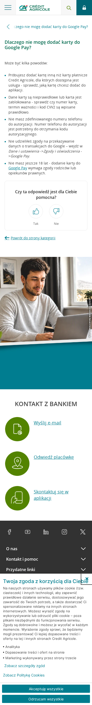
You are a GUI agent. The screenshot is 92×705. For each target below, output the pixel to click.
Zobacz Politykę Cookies (23, 675)
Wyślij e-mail (47, 423)
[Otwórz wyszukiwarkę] (68, 7)
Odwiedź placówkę (54, 457)
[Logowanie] (84, 7)
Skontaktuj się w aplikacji (51, 495)
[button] (87, 579)
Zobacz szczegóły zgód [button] (24, 666)
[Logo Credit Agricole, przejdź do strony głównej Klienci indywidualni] (34, 8)
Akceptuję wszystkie (46, 689)
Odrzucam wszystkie (46, 699)
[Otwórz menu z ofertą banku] (8, 7)
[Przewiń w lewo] (8, 26)
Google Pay (17, 167)
